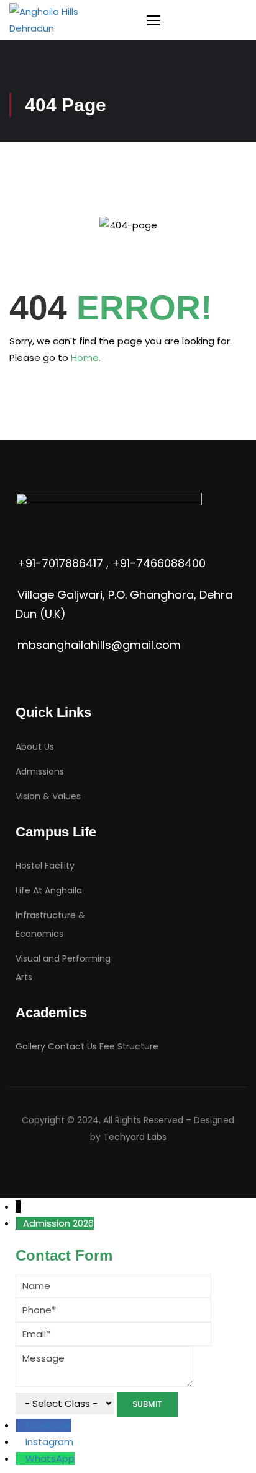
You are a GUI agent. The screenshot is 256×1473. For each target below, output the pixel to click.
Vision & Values (48, 796)
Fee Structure (128, 1046)
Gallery (30, 1046)
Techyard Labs (135, 1137)
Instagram (49, 1441)
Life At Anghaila (49, 890)
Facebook (48, 1425)
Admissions (40, 771)
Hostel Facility (45, 865)
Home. (86, 357)
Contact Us (72, 1046)
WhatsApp (50, 1458)
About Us (35, 747)
